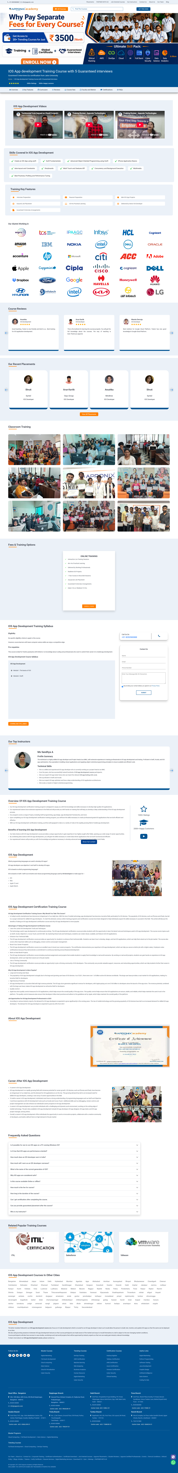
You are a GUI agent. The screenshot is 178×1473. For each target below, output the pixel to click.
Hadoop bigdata (112, 1355)
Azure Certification (112, 1366)
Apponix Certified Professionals (131, 1456)
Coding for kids (144, 1380)
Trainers (27, 1459)
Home (10, 79)
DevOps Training (79, 1355)
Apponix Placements (100, 1456)
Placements (90, 2)
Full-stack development (48, 1359)
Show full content (89, 842)
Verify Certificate (36, 1459)
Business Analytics (80, 1369)
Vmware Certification (113, 1369)
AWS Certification (79, 1359)
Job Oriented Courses (118, 2)
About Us (152, 2)
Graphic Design (144, 1369)
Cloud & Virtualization (48, 1369)
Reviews (57, 90)
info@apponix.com (28, 2)
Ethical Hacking (112, 1376)
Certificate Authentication (54, 1456)
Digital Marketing (46, 1355)
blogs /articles (18, 1459)
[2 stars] (11, 83)
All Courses (61, 9)
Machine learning (79, 1362)
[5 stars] (17, 83)
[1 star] (9, 83)
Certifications (107, 90)
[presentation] (6, 333)
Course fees (70, 90)
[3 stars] (13, 83)
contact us (26, 1456)
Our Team (160, 2)
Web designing (78, 1366)
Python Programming (146, 1359)
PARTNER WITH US (102, 2)
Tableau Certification (113, 1359)
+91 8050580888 (14, 2)
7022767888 (137, 1421)
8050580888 (137, 1405)
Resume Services (48, 1459)
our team (11, 1456)
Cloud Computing (13, 1437)
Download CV (77, 1459)
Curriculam (43, 90)
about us (19, 1456)
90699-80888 (96, 1405)
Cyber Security (45, 1373)
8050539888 (96, 1421)
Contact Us (143, 2)
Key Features (28, 90)
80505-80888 (14, 1403)
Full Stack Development (28, 1437)
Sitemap (90, 1459)
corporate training (38, 1456)
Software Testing (144, 1362)
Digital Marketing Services (64, 1459)
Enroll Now (89, 606)
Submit (143, 692)
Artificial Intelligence (145, 1373)
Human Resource (79, 1373)
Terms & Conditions (154, 1456)
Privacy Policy (156, 686)
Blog (167, 2)
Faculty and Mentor (88, 90)
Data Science (45, 1366)
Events (144, 1456)
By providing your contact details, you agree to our (142, 686)
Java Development (145, 1366)
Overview (14, 90)
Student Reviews (113, 1456)
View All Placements (89, 414)
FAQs (120, 90)
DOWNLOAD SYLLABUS (18, 724)
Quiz (85, 1459)
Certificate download (70, 1456)
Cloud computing (46, 1362)
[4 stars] (15, 83)
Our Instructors (132, 2)
